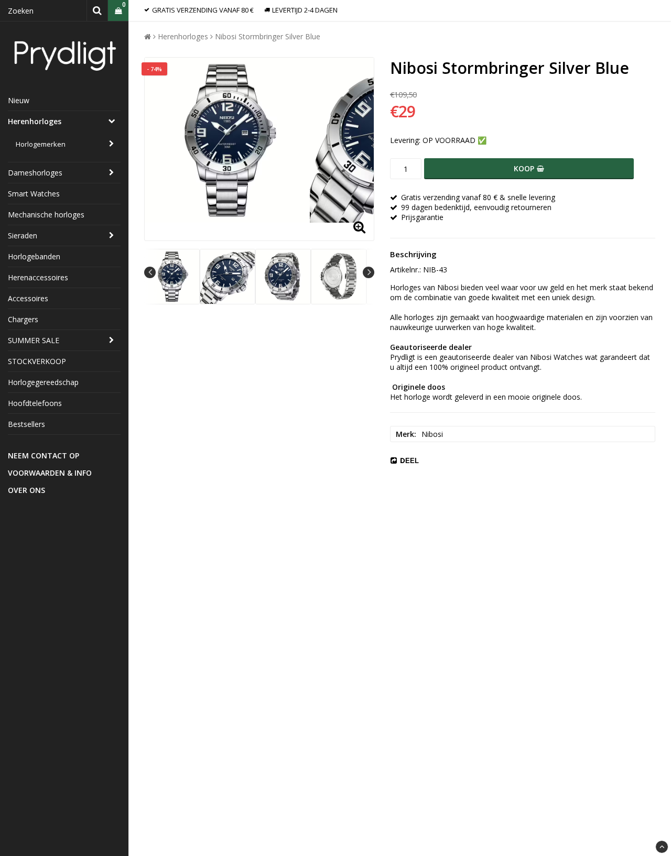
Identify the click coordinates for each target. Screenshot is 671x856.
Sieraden (22, 235)
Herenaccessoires (38, 277)
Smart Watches (34, 194)
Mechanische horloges (46, 215)
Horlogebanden (34, 256)
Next (368, 272)
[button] (118, 10)
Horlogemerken (41, 144)
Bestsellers (26, 424)
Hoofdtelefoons (35, 403)
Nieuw (18, 100)
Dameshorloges (35, 173)
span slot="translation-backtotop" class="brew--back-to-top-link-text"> (661, 846)
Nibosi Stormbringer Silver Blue (267, 36)
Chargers (23, 319)
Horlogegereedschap (43, 382)
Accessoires (28, 298)
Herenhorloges (34, 121)
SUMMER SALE (33, 340)
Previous (150, 272)
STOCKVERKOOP (37, 361)
